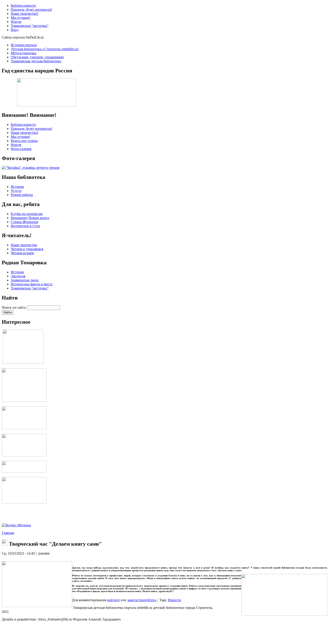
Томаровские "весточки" (30, 288)
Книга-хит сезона (24, 141)
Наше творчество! (24, 133)
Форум (16, 145)
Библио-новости (23, 124)
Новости (174, 600)
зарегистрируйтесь (141, 600)
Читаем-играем (22, 253)
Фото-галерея (21, 149)
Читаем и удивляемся (27, 249)
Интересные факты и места (31, 284)
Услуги (16, 191)
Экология (18, 276)
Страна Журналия (24, 222)
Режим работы (22, 195)
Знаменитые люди (24, 280)
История (17, 187)
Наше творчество (24, 245)
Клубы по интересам (27, 214)
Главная (8, 533)
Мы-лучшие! (20, 137)
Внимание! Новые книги (30, 218)
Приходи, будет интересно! (31, 128)
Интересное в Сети (25, 226)
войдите (113, 600)
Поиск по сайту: (15, 307)
